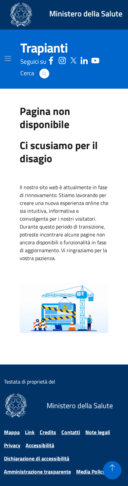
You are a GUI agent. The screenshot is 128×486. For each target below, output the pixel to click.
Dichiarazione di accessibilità (36, 458)
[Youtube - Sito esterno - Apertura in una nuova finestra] (95, 59)
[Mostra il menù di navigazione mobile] (8, 58)
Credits (48, 432)
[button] (44, 73)
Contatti (70, 432)
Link (29, 432)
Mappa (12, 432)
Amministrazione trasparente (37, 471)
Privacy (12, 445)
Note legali (97, 432)
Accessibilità (40, 445)
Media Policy (90, 471)
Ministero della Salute (85, 13)
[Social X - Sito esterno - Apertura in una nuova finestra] (73, 59)
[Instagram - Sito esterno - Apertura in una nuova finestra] (62, 59)
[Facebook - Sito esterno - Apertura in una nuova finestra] (51, 59)
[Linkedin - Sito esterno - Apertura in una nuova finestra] (84, 59)
